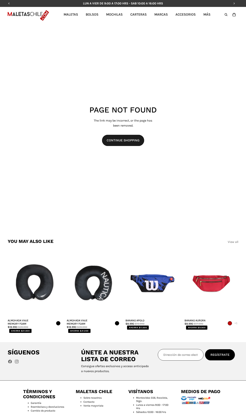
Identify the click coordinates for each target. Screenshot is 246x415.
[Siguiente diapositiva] (56, 283)
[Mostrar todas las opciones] (235, 323)
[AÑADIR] (55, 311)
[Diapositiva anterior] (13, 283)
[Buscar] (226, 14)
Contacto (89, 401)
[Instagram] (16, 361)
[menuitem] (206, 14)
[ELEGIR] (173, 311)
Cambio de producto (43, 410)
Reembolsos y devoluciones (47, 406)
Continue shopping (123, 140)
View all (233, 242)
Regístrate (219, 355)
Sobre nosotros (92, 397)
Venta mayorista (93, 405)
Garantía (36, 403)
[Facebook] (10, 361)
